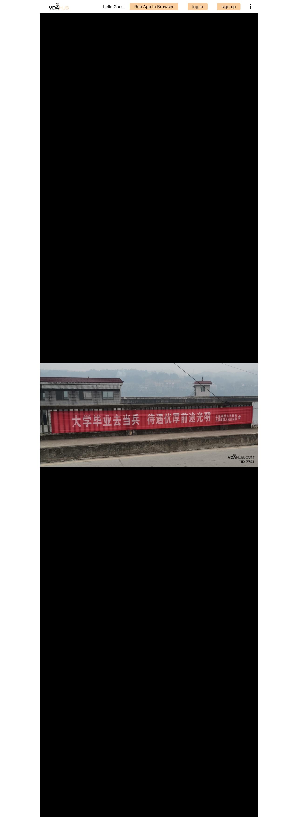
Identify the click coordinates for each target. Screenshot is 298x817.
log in (197, 6)
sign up (229, 6)
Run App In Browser (154, 6)
